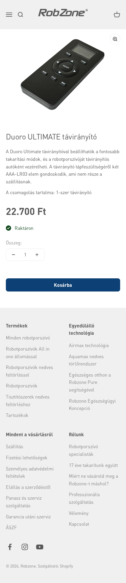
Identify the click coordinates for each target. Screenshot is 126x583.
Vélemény (78, 513)
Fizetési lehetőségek (26, 457)
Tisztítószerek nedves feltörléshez (28, 400)
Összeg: (14, 242)
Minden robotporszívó (28, 337)
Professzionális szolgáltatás (84, 498)
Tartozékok (17, 415)
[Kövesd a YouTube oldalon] (40, 547)
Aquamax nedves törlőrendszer (86, 360)
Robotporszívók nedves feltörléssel (29, 371)
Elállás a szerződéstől (28, 487)
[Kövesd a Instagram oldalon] (25, 547)
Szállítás (14, 446)
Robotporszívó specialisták (83, 450)
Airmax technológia (89, 345)
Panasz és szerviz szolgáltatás (24, 501)
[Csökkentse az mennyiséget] (13, 255)
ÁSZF (11, 527)
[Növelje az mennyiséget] (37, 255)
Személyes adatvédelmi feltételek (30, 472)
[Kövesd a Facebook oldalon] (10, 547)
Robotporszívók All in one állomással (28, 352)
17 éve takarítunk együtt (93, 465)
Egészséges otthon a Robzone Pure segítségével (90, 382)
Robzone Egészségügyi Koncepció (92, 404)
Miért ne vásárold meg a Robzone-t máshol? (93, 480)
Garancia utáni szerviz (28, 516)
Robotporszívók (22, 385)
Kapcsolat (79, 524)
